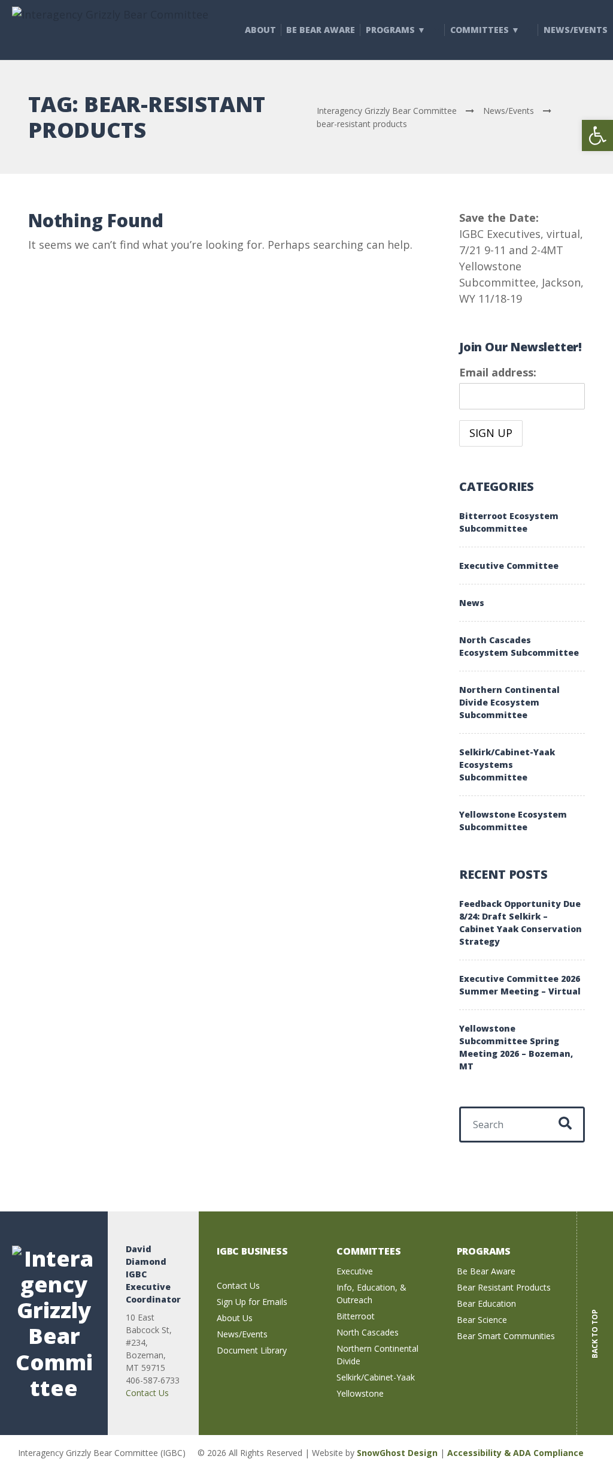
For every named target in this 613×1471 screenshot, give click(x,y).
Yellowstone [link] (360, 1393)
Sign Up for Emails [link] (252, 1301)
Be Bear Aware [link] (320, 29)
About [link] (260, 29)
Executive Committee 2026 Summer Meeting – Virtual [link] (520, 985)
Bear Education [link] (486, 1303)
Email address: (497, 372)
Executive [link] (354, 1271)
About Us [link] (235, 1318)
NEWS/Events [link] (576, 29)
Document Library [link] (252, 1350)
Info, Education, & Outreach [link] (371, 1294)
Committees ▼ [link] (485, 29)
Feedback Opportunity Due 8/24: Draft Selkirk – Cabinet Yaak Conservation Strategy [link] (520, 922)
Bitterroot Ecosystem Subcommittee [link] (509, 522)
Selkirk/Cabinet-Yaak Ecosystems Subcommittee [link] (507, 764)
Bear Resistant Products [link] (504, 1287)
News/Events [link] (242, 1334)
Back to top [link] (595, 1325)
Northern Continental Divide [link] (377, 1355)
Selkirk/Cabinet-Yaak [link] (375, 1377)
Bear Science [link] (482, 1319)
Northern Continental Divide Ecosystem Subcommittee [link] (509, 702)
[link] (597, 135)
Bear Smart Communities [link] (506, 1336)
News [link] (471, 602)
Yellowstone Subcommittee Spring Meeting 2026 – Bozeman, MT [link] (516, 1047)
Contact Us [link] (147, 1392)
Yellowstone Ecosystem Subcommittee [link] (513, 821)
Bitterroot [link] (355, 1316)
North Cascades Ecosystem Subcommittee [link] (519, 646)
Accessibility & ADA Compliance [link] (515, 1452)
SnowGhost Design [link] (398, 1452)
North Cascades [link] (367, 1332)
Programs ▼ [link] (396, 29)
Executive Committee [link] (509, 565)
